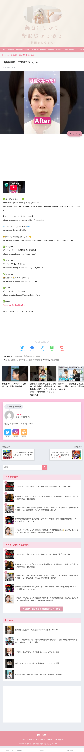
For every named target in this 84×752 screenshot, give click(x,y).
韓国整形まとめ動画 (39, 49)
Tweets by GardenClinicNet (14, 305)
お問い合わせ (58, 739)
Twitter (8, 436)
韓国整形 (55, 360)
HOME (43, 735)
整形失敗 (22, 360)
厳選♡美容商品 (70, 49)
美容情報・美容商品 (55, 49)
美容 (30, 360)
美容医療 (38, 360)
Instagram (16, 436)
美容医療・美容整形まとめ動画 (19, 49)
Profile (49, 739)
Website (24, 436)
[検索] (44, 467)
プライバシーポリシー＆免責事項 (33, 739)
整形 (14, 360)
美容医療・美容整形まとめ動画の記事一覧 (41, 609)
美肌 (47, 360)
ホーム (3, 49)
